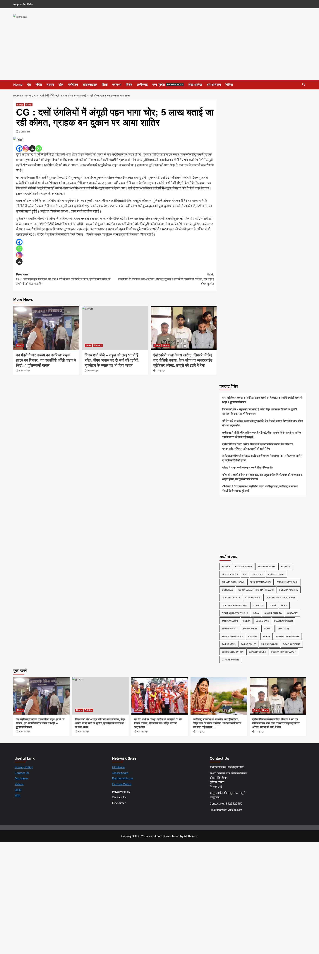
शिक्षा (105, 84)
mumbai (268, 628)
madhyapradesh (283, 621)
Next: (166, 279)
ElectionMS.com (122, 778)
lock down (262, 621)
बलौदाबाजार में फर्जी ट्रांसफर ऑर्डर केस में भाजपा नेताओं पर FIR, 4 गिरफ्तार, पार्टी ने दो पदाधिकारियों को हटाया (262, 458)
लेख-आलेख (195, 84)
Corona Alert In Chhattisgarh (256, 590)
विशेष (129, 84)
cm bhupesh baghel (260, 582)
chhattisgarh (276, 574)
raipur (266, 636)
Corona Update (231, 597)
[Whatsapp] (38, 148)
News (28, 105)
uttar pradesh (230, 659)
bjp (245, 574)
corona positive (288, 590)
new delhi (283, 628)
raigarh (253, 636)
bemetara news (243, 566)
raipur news (229, 644)
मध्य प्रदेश (167, 84)
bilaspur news (230, 574)
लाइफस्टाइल (90, 84)
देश (29, 84)
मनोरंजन (73, 84)
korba (246, 621)
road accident (291, 644)
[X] (32, 148)
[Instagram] (26, 148)
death (272, 605)
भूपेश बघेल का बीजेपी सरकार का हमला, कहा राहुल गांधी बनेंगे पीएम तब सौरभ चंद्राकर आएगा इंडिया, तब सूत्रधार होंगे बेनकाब (262, 477)
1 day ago (160, 370)
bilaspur (285, 566)
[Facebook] (19, 148)
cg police (257, 574)
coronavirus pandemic (235, 605)
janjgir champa (273, 613)
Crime (20, 105)
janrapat (292, 613)
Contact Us (22, 772)
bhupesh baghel (266, 566)
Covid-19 (258, 605)
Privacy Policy (24, 767)
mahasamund (250, 628)
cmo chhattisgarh (287, 582)
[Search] (303, 84)
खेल (61, 84)
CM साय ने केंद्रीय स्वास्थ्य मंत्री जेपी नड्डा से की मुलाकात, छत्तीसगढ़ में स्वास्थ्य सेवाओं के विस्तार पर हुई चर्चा (260, 488)
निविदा (229, 84)
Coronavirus (252, 597)
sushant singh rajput (283, 652)
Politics (98, 345)
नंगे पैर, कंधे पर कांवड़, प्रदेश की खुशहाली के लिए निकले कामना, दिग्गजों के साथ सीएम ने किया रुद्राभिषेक (262, 423)
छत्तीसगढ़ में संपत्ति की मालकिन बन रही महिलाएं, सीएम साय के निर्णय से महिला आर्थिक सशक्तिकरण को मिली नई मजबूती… (261, 435)
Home (18, 84)
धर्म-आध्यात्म (214, 84)
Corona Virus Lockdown (280, 597)
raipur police (248, 644)
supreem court (257, 652)
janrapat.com (230, 621)
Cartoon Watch (121, 784)
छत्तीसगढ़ (142, 84)
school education (232, 652)
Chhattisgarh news (233, 582)
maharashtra (230, 628)
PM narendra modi (232, 636)
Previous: (63, 279)
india (256, 613)
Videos (19, 784)
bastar (226, 566)
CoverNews (171, 836)
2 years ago (24, 131)
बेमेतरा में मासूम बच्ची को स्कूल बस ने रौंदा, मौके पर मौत (247, 467)
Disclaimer (21, 778)
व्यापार (50, 84)
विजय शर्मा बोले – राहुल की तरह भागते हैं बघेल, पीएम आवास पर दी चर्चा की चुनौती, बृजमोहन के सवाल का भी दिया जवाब (112, 360)
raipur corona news (287, 636)
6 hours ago (24, 370)
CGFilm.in (118, 767)
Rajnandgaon (269, 644)
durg (284, 605)
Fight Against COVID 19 (235, 613)
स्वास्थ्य (116, 84)
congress (227, 590)
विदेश (39, 84)
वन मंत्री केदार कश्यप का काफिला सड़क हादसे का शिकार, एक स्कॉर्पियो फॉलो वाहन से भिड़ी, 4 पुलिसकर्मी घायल (46, 360)
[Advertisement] (159, 52)
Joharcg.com (120, 772)
